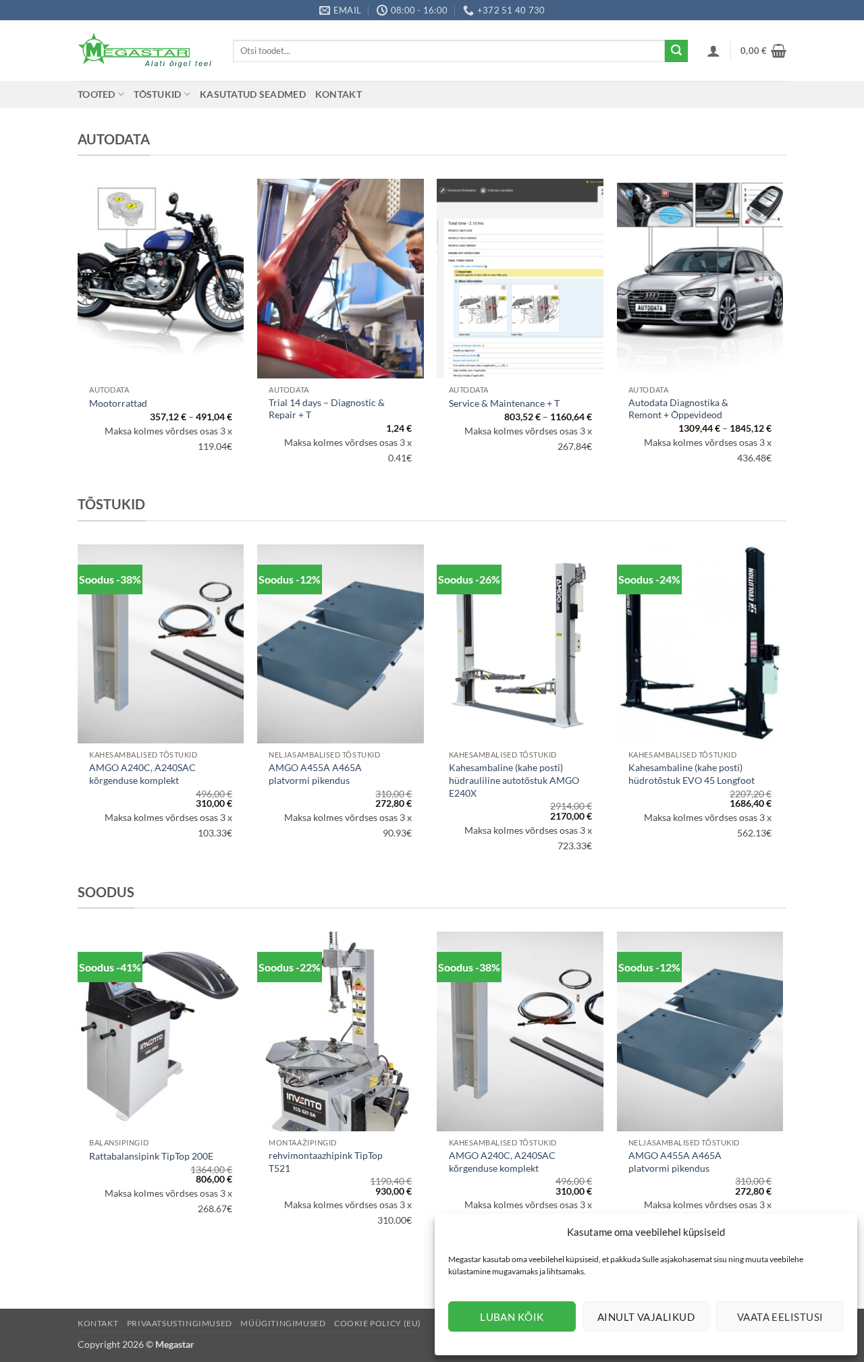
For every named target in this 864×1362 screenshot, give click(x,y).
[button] (713, 50)
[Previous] (78, 711)
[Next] (782, 711)
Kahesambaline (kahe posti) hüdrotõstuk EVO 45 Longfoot (691, 774)
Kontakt (338, 94)
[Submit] (676, 51)
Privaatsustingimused (179, 1323)
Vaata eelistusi (780, 1317)
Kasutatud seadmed (253, 94)
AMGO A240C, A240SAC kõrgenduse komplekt (142, 774)
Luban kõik (512, 1317)
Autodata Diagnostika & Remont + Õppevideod (678, 409)
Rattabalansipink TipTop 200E (151, 1156)
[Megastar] (145, 50)
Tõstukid (157, 94)
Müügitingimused (282, 1323)
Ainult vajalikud (646, 1317)
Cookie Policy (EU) (377, 1323)
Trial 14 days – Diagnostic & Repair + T (327, 409)
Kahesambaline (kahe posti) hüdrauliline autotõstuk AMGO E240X (514, 780)
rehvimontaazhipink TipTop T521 (326, 1162)
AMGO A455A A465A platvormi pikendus (315, 774)
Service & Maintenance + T (504, 403)
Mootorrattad (118, 403)
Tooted (96, 94)
